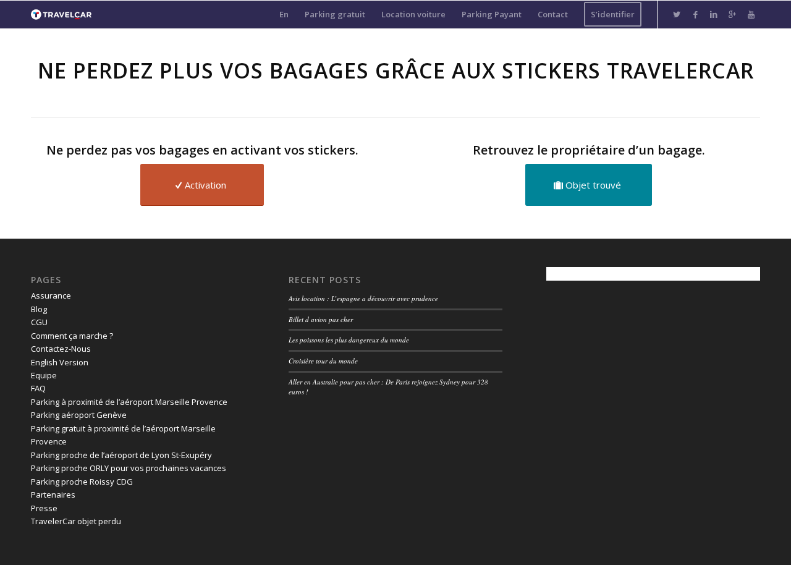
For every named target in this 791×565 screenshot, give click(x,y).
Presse (44, 508)
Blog (39, 309)
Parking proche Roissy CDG (82, 481)
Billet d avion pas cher (321, 319)
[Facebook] (695, 14)
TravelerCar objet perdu (76, 521)
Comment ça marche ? (72, 335)
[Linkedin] (713, 14)
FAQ (38, 388)
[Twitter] (676, 14)
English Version (59, 362)
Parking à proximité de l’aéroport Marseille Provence (129, 401)
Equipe (44, 375)
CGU (39, 322)
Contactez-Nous (61, 348)
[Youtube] (751, 14)
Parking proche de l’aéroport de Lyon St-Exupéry (121, 455)
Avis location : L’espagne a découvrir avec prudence (363, 298)
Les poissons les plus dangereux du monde (349, 339)
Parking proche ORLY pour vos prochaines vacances (128, 468)
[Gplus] (732, 14)
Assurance (51, 295)
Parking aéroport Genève (79, 414)
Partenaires (53, 494)
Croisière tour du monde (323, 360)
